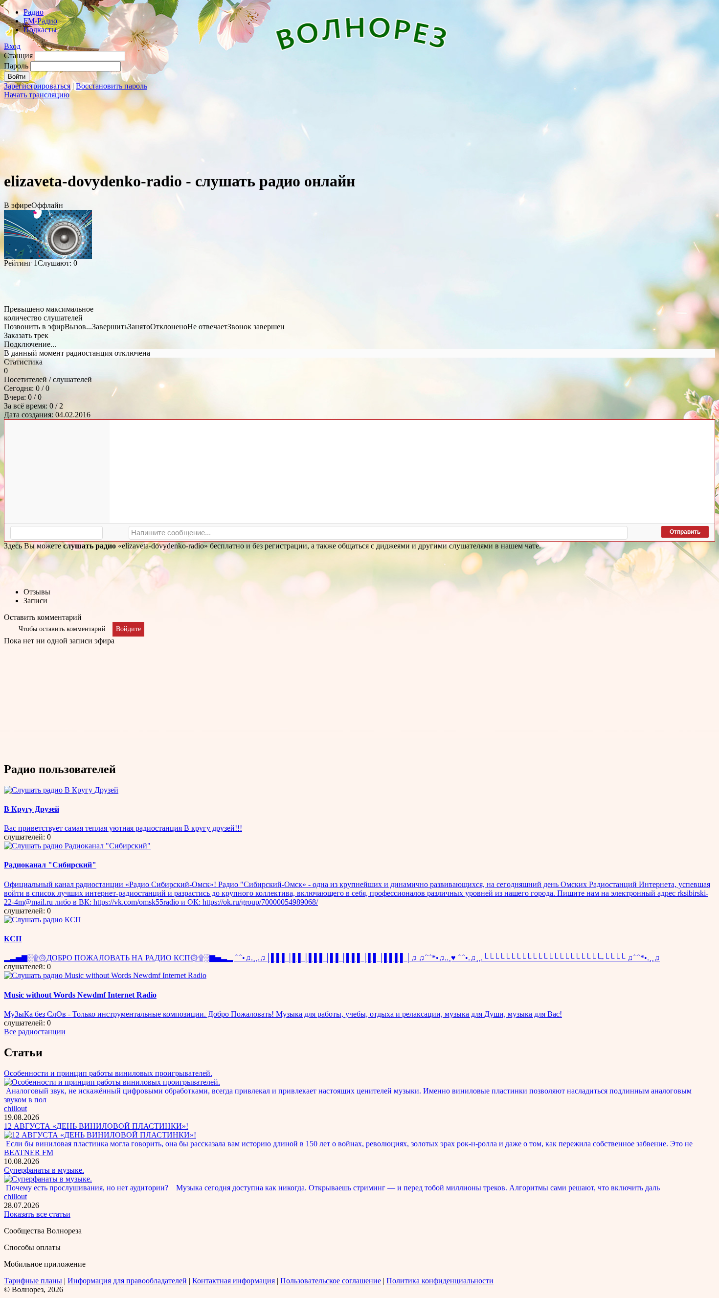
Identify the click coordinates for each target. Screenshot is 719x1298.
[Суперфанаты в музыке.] (48, 1179)
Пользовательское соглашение (330, 1280)
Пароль (16, 66)
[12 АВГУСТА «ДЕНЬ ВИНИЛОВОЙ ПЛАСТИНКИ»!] (100, 1135)
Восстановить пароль (111, 86)
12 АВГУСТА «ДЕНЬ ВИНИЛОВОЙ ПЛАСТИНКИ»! (96, 1126)
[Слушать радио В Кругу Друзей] (61, 790)
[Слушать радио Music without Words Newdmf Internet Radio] (105, 975)
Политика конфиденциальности (440, 1280)
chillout (15, 1108)
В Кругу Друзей (31, 809)
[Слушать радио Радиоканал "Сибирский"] (77, 846)
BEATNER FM (28, 1152)
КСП (13, 938)
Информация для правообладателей (127, 1280)
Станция (18, 55)
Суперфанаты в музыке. (44, 1170)
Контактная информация (233, 1280)
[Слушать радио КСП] (42, 919)
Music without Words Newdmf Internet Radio (80, 995)
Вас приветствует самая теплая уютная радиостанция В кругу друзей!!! (123, 828)
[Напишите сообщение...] (378, 533)
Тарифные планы (33, 1280)
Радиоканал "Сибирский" (50, 865)
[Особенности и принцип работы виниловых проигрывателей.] (112, 1082)
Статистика (23, 362)
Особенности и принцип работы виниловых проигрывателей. (108, 1073)
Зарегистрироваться (37, 86)
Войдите (128, 629)
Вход (12, 46)
